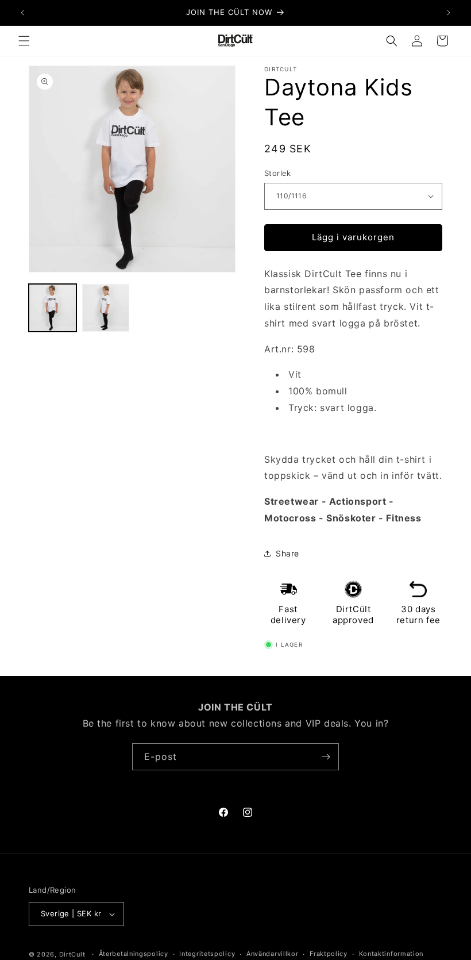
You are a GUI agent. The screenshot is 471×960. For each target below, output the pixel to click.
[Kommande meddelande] (448, 12)
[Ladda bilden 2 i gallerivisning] (106, 308)
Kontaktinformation (391, 954)
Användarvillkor (272, 954)
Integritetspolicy (207, 954)
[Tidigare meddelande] (22, 12)
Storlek (277, 173)
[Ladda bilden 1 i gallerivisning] (52, 308)
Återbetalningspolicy (133, 954)
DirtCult (72, 954)
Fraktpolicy (329, 954)
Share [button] (287, 553)
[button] (24, 40)
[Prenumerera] (325, 756)
